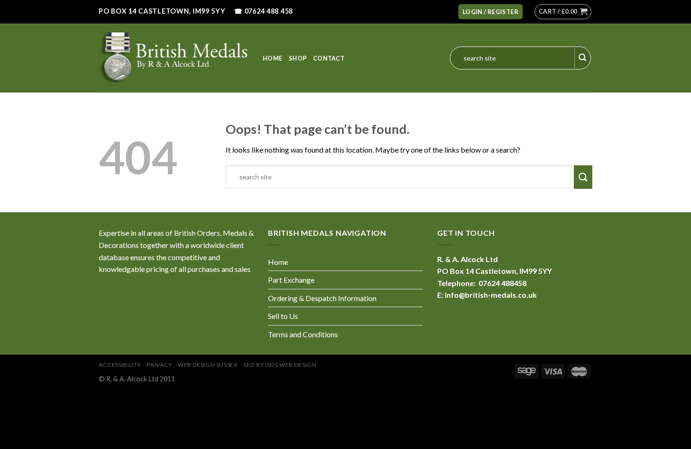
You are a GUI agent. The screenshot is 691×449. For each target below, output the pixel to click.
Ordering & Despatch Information (322, 298)
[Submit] (583, 176)
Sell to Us (283, 315)
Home (272, 58)
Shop (297, 58)
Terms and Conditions (303, 334)
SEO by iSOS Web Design (279, 364)
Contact (329, 58)
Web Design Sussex (207, 364)
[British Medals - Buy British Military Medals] (174, 58)
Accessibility (120, 364)
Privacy (159, 364)
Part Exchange (291, 279)
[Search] (582, 58)
